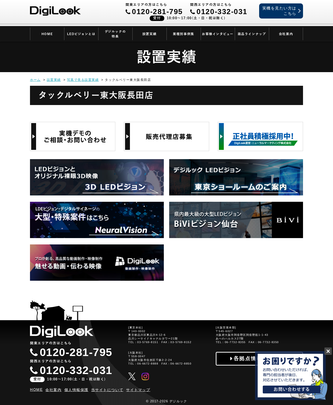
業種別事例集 (183, 34)
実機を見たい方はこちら (279, 11)
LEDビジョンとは (81, 34)
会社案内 (286, 34)
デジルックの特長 (115, 34)
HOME (47, 34)
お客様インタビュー (218, 34)
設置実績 (149, 34)
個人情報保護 (76, 390)
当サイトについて (107, 390)
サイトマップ (138, 390)
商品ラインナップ (252, 34)
